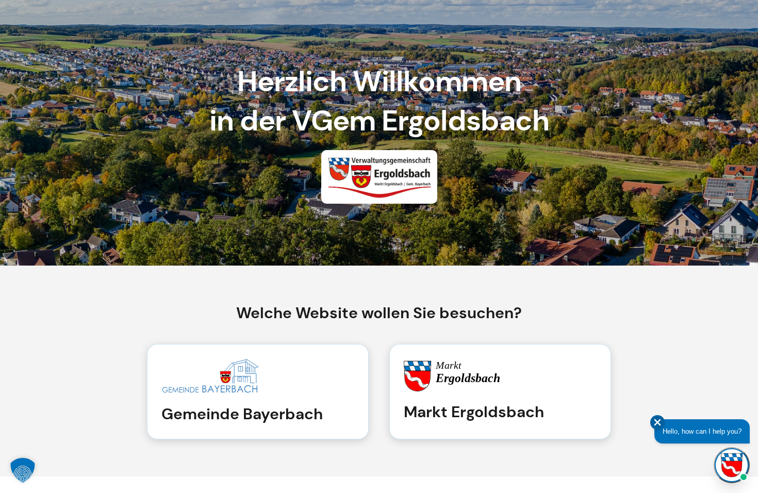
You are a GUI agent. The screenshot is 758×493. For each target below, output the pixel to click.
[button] (22, 470)
